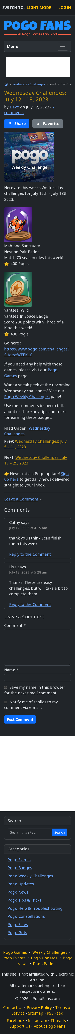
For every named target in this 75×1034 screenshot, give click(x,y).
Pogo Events (19, 859)
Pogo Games (15, 952)
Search (59, 832)
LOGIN (64, 7)
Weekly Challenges (49, 952)
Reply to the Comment (30, 554)
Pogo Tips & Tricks (24, 900)
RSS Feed (55, 1013)
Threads (58, 1020)
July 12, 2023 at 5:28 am (28, 572)
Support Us (20, 1026)
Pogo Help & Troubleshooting (35, 908)
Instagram (37, 1020)
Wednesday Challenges (29, 84)
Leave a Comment (21, 499)
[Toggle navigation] (62, 47)
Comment (15, 625)
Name (11, 670)
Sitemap (35, 1013)
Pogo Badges (20, 867)
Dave (14, 107)
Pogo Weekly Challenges (27, 396)
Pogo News (18, 892)
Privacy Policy (39, 1007)
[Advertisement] (38, 67)
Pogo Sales (18, 924)
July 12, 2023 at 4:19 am (28, 528)
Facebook (16, 1020)
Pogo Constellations (26, 916)
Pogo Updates (21, 884)
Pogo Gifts (17, 932)
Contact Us (13, 1007)
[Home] (6, 84)
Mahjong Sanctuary (22, 245)
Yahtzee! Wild (16, 310)
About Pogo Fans (49, 1026)
